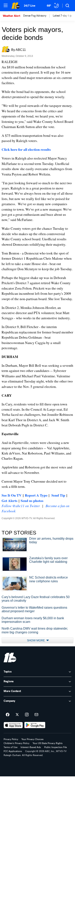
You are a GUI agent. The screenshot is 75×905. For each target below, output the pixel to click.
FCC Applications (13, 751)
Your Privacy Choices (32, 739)
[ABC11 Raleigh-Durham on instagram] (27, 715)
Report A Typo (36, 495)
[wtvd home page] (10, 657)
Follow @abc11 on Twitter (21, 505)
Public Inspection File (55, 747)
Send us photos (32, 500)
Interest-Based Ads (31, 747)
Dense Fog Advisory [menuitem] (34, 15)
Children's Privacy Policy (16, 743)
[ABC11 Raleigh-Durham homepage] (15, 5)
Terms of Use (10, 747)
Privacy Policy (11, 739)
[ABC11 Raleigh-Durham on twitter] (17, 715)
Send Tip (58, 495)
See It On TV (12, 495)
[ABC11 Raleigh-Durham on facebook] (8, 715)
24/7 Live (29, 6)
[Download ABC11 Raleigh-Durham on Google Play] (34, 725)
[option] (13, 16)
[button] (5, 5)
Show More (36, 640)
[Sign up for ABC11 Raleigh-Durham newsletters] (36, 715)
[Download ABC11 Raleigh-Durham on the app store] (13, 725)
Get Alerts (9, 500)
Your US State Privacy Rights (48, 743)
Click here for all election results (26, 149)
